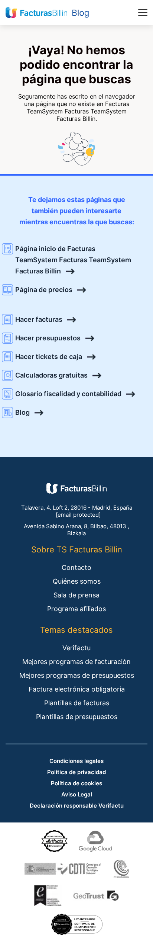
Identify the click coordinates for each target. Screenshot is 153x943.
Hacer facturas (38, 319)
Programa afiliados (76, 609)
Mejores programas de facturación (76, 661)
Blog (22, 412)
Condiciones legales (76, 760)
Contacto (76, 567)
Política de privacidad (76, 772)
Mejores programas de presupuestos (76, 675)
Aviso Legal (76, 794)
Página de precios (43, 290)
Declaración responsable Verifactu (77, 805)
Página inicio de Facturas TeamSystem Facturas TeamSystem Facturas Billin (73, 260)
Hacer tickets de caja (48, 356)
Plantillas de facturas (76, 703)
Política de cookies (76, 783)
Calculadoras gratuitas (51, 375)
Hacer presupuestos (48, 338)
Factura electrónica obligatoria (77, 689)
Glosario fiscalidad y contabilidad (68, 394)
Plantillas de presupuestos (76, 717)
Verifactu (76, 648)
